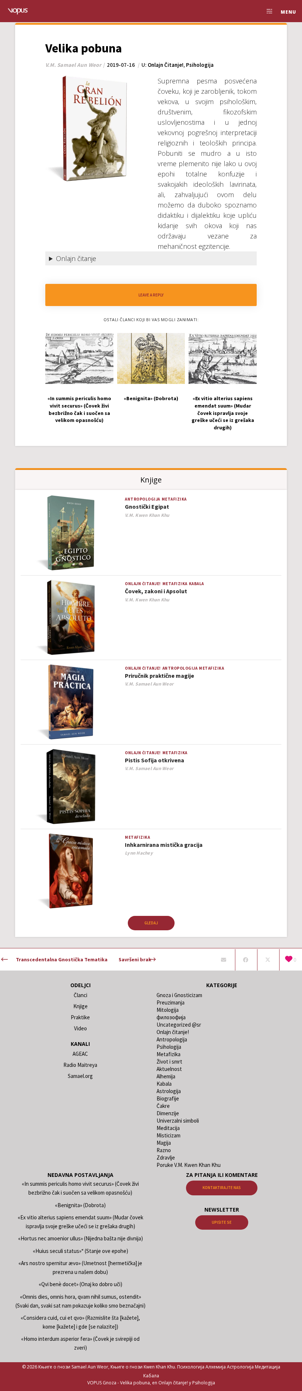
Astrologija (169, 1091)
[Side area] (266, 11)
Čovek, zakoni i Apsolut (156, 591)
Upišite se (222, 1222)
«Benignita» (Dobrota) (80, 1205)
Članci (80, 995)
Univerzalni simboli (178, 1120)
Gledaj (151, 922)
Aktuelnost (169, 1068)
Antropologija (142, 499)
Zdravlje (166, 1157)
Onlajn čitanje (76, 258)
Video (80, 1028)
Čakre (163, 1105)
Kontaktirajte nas (222, 1187)
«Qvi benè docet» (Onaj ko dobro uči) (80, 1284)
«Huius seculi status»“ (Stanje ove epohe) (80, 1250)
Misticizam (168, 1135)
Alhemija (166, 1076)
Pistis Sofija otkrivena (154, 760)
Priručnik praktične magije (159, 675)
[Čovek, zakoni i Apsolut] (71, 618)
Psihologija (200, 64)
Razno (164, 1150)
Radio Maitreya (80, 1064)
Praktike (80, 1017)
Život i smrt (169, 1061)
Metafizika (174, 499)
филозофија (171, 1017)
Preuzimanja (171, 1002)
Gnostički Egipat (147, 506)
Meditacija (168, 1127)
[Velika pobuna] (223, 960)
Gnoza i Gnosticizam (179, 995)
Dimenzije (168, 1113)
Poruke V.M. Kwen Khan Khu (189, 1164)
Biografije (168, 1098)
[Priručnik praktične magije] (71, 702)
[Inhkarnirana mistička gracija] (71, 871)
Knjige (80, 1006)
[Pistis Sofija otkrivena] (71, 787)
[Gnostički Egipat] (71, 533)
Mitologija (168, 1009)
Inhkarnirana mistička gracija (164, 844)
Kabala (196, 583)
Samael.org (80, 1075)
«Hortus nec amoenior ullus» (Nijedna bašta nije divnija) (80, 1238)
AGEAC (80, 1053)
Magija (164, 1142)
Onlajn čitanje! (165, 64)
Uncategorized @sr (179, 1024)
